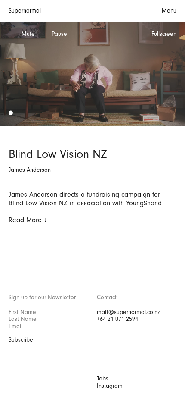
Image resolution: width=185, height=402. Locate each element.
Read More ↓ (28, 220)
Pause (59, 33)
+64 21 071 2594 (117, 319)
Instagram (110, 386)
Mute (28, 33)
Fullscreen (163, 33)
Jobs (102, 378)
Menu (169, 10)
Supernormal (25, 10)
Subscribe (21, 339)
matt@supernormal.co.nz (128, 312)
